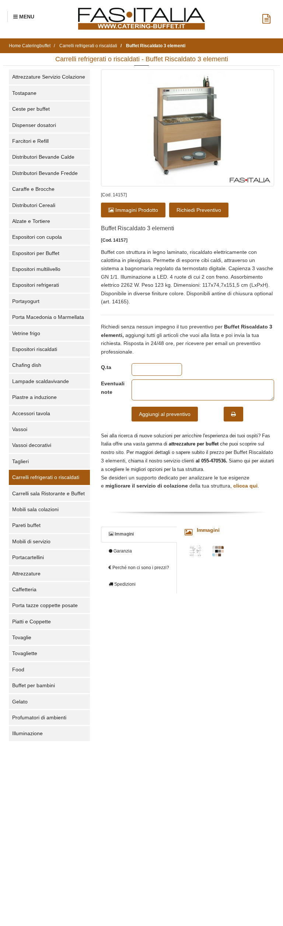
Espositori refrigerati (35, 285)
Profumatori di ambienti (39, 717)
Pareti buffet (26, 525)
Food (18, 669)
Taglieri (20, 461)
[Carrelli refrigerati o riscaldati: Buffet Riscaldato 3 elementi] (187, 127)
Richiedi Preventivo (199, 210)
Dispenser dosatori (34, 125)
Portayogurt (25, 301)
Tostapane (24, 93)
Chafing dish (26, 365)
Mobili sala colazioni (35, 509)
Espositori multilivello (36, 269)
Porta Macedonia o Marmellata (48, 317)
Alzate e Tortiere (31, 221)
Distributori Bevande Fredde (45, 173)
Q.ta (106, 367)
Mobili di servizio (31, 541)
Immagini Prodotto (136, 210)
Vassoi (19, 429)
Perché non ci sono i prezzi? (140, 567)
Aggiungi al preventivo (165, 414)
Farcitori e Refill (30, 141)
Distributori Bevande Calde (43, 157)
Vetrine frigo (26, 333)
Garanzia (122, 551)
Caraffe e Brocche (33, 189)
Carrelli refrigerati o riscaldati (45, 477)
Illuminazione (27, 733)
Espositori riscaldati (34, 349)
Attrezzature (26, 573)
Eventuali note (110, 388)
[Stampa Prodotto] (233, 414)
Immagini (123, 534)
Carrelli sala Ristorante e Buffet (48, 493)
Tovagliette (24, 653)
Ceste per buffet (31, 109)
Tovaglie (21, 637)
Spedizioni (124, 584)
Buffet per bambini (33, 685)
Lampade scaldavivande (40, 381)
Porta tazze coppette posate (45, 605)
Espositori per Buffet (35, 253)
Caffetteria (24, 589)
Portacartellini (28, 557)
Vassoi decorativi (31, 445)
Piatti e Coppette (31, 621)
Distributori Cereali (33, 205)
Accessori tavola (31, 413)
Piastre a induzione (34, 397)
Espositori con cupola (37, 237)
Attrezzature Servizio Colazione (48, 77)
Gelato (20, 702)
